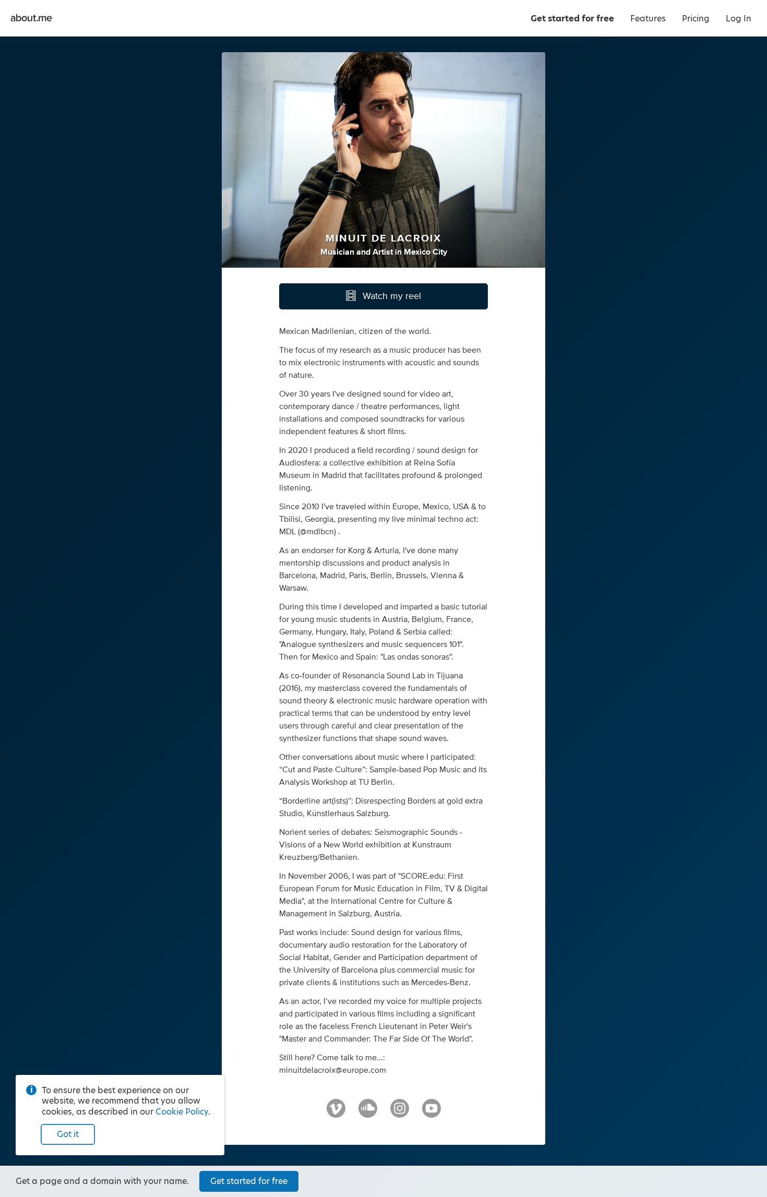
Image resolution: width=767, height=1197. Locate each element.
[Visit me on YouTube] (431, 1113)
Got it (68, 1134)
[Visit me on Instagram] (399, 1113)
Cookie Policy (181, 1112)
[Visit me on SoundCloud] (367, 1113)
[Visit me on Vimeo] (336, 1113)
